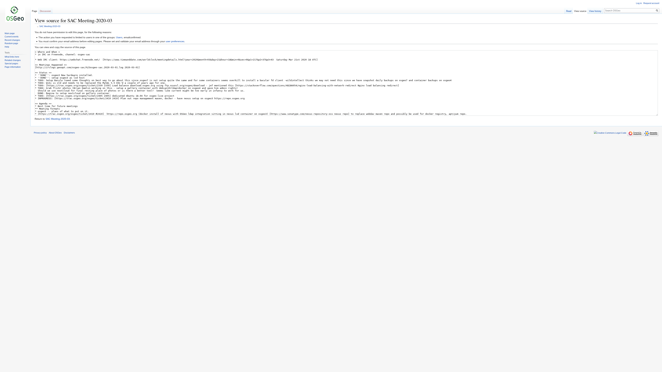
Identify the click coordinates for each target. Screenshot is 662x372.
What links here (12, 57)
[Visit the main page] (15, 14)
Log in (639, 3)
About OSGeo (55, 133)
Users (119, 37)
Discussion (45, 11)
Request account (651, 3)
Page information (13, 67)
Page (34, 11)
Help (7, 47)
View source (580, 11)
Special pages (11, 63)
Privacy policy (40, 133)
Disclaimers (69, 133)
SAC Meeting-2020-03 (49, 26)
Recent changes (12, 40)
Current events (11, 36)
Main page (10, 33)
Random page (11, 43)
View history (595, 11)
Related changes (13, 60)
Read (568, 11)
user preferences (175, 41)
